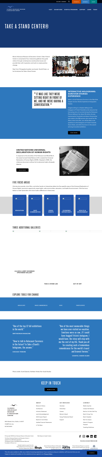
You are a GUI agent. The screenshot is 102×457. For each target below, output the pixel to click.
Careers (62, 411)
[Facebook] (80, 437)
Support (82, 9)
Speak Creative (47, 435)
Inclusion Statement (41, 411)
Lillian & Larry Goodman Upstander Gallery (25, 271)
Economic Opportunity (67, 211)
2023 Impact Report (41, 417)
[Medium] (95, 437)
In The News (39, 425)
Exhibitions (58, 9)
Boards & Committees (42, 419)
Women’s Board (64, 414)
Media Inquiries (87, 406)
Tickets (76, 1)
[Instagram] (84, 437)
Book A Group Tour (88, 414)
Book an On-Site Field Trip (90, 411)
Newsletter (51, 389)
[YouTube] (87, 437)
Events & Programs (71, 9)
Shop (93, 1)
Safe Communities (35, 211)
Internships (62, 408)
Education (19, 210)
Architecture (39, 408)
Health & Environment (82, 211)
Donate (85, 1)
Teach (95, 9)
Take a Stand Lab (51, 284)
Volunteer (62, 406)
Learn (89, 9)
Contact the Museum (88, 408)
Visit (50, 9)
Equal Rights (51, 211)
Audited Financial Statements (44, 422)
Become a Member (61, 1)
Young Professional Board (66, 417)
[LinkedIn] (91, 437)
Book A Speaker (87, 417)
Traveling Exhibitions (88, 427)
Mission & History (40, 406)
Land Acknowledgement (42, 414)
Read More (74, 132)
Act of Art (77, 284)
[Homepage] (16, 9)
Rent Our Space (87, 419)
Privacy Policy (48, 454)
